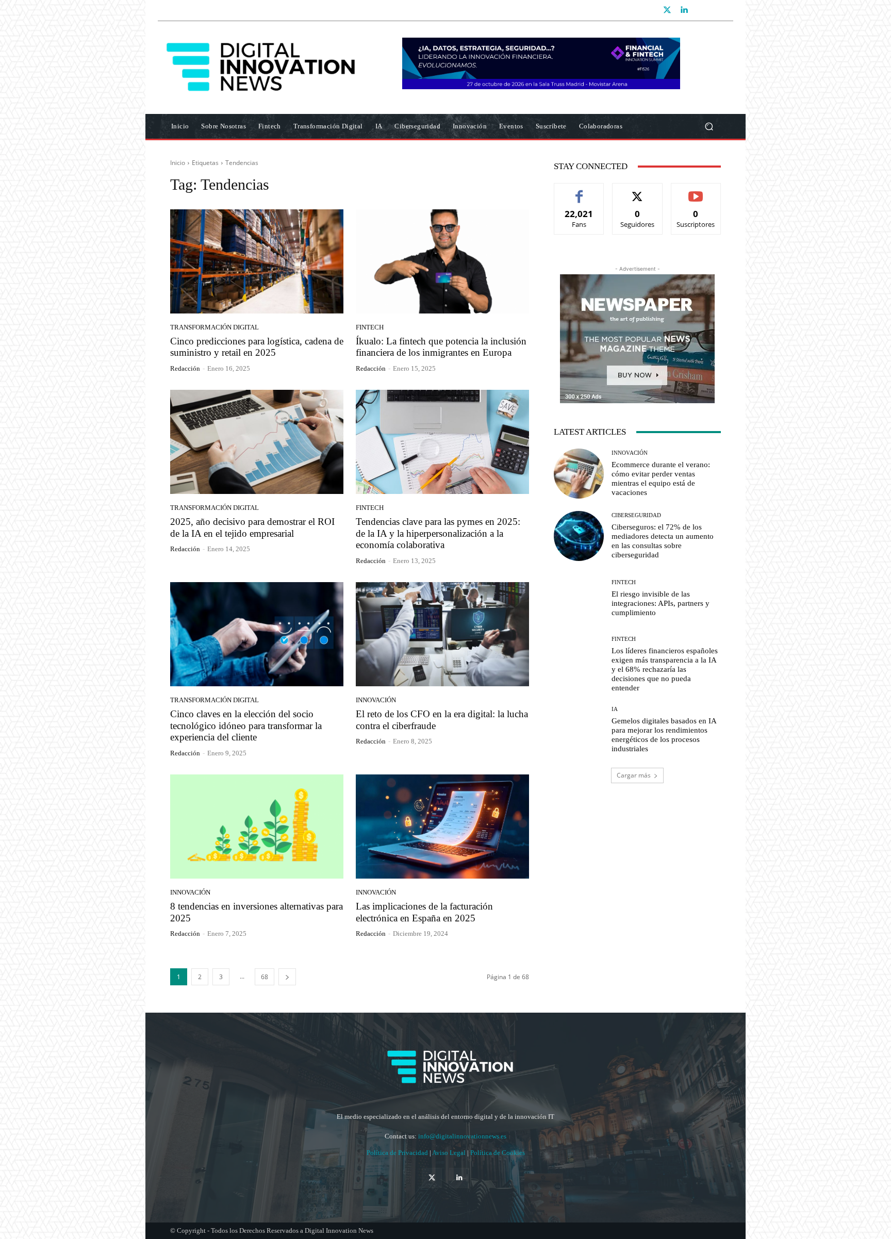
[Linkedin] (683, 10)
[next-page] (287, 976)
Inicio (177, 162)
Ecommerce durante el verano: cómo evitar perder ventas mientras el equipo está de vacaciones (661, 478)
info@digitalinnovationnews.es (462, 1136)
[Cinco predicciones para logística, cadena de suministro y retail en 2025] (256, 261)
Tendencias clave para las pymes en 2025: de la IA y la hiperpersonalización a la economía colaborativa (438, 533)
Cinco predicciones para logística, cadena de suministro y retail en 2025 (256, 347)
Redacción (185, 368)
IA (615, 709)
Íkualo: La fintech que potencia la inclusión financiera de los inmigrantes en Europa (441, 347)
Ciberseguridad (636, 515)
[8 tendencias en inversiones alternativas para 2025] (256, 826)
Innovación (376, 700)
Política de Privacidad (398, 1153)
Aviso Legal (449, 1153)
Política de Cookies (497, 1153)
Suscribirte (696, 191)
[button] (709, 126)
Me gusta (579, 191)
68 (264, 976)
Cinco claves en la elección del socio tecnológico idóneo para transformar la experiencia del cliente (246, 725)
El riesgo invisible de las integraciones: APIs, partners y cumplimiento (661, 603)
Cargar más (634, 775)
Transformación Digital (214, 327)
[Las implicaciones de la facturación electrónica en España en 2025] (442, 826)
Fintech (370, 327)
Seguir (638, 191)
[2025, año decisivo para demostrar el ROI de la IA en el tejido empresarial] (256, 442)
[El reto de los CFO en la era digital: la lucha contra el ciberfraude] (442, 634)
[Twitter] (667, 10)
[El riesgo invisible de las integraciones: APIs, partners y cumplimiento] (579, 598)
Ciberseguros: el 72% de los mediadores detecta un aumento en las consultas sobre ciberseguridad (663, 541)
